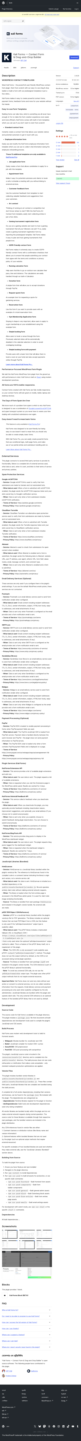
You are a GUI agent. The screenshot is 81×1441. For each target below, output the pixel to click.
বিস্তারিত (6, 68)
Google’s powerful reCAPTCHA (40, 408)
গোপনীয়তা (4, 1401)
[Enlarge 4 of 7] (15, 1243)
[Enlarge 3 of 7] (49, 1232)
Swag (64, 1401)
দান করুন (64, 1397)
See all (76, 160)
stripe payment (73, 117)
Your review (60, 160)
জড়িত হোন (64, 1390)
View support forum (63, 183)
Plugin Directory (7, 9)
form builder (69, 109)
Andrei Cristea (11, 1376)
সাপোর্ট (43, 1394)
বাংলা (8, 1426)
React (39, 377)
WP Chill (23, 60)
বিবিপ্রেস (5, 1414)
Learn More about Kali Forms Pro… (18, 449)
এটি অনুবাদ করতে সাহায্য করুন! (52, 14)
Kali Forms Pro (11, 157)
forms (76, 109)
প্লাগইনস (24, 1397)
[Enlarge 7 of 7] (49, 1253)
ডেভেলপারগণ (44, 1397)
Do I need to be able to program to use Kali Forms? (21, 1316)
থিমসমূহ (24, 1394)
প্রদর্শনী (24, 1390)
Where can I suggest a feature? (13, 1335)
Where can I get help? (10, 1341)
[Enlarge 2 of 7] (32, 1232)
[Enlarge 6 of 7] (49, 1243)
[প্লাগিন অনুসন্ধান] (23, 21)
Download (74, 57)
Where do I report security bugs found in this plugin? (21, 1347)
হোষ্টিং (3, 1397)
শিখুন (42, 1390)
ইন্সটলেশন (23, 68)
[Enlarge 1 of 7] (15, 1232)
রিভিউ (14, 68)
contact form (74, 105)
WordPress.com (8, 1407)
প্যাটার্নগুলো (24, 1401)
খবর (3, 1394)
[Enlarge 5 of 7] (32, 1243)
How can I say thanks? (10, 1329)
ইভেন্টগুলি (63, 1394)
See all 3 (76, 101)
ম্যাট (4, 1411)
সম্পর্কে (4, 1390)
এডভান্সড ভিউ (59, 123)
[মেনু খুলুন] (78, 3)
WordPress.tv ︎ (47, 1401)
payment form (74, 113)
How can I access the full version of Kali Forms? (19, 1322)
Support (76, 68)
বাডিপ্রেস (5, 1418)
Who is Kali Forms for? (10, 1310)
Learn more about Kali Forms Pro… (19, 364)
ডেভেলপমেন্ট (34, 68)
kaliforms (34, 1371)
